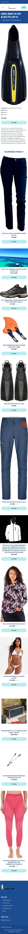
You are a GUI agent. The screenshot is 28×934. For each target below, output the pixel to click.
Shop (23, 7)
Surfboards (19, 108)
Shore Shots (6, 903)
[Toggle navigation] (2, 7)
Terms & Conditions (18, 930)
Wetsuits (13, 108)
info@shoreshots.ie (5, 1)
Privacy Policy (11, 931)
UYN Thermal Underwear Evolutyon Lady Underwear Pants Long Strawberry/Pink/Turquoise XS (14, 862)
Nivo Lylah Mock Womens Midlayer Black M (14, 624)
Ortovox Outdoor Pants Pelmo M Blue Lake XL (14, 502)
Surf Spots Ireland (7, 905)
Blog (4, 911)
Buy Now (14, 122)
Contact (10, 930)
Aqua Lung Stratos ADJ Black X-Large (14, 403)
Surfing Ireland (7, 900)
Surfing (9, 108)
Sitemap (18, 931)
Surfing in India (7, 908)
